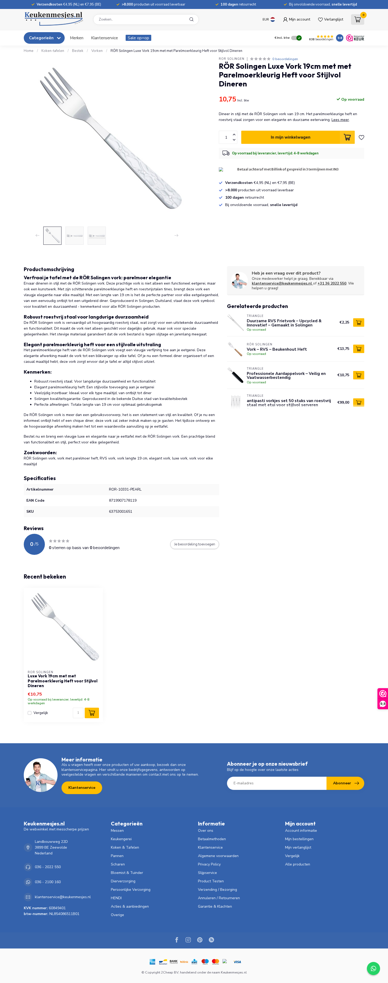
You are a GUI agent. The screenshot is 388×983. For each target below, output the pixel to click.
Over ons (205, 830)
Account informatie (301, 830)
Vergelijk (41, 713)
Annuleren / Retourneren (219, 898)
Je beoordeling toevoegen (194, 544)
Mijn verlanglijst (298, 847)
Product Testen (211, 881)
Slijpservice (207, 872)
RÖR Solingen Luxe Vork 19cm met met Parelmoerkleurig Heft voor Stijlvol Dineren (176, 50)
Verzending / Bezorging (217, 889)
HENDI (116, 898)
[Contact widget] (373, 968)
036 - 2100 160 (48, 881)
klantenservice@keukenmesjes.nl (282, 283)
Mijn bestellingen (299, 839)
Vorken (97, 50)
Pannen (117, 855)
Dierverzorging (123, 881)
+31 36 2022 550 (332, 283)
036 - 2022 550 (48, 866)
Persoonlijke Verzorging (130, 889)
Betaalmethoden (212, 839)
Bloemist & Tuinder (127, 872)
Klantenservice (104, 38)
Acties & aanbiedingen (130, 906)
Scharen (118, 864)
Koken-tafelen (52, 50)
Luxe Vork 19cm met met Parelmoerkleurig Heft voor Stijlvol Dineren (62, 681)
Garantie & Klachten (215, 906)
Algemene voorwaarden (218, 855)
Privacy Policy (209, 864)
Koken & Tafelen (125, 847)
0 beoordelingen (285, 59)
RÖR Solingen (231, 58)
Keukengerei (121, 839)
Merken (76, 38)
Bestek (77, 50)
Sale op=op (138, 38)
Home (29, 50)
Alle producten (297, 864)
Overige (117, 914)
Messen (117, 830)
